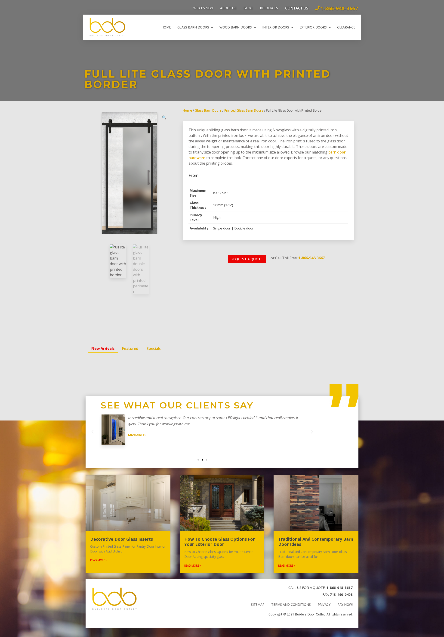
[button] (247, 259)
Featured (130, 348)
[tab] (103, 348)
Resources (269, 8)
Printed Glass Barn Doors (243, 110)
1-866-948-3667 (339, 587)
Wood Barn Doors (235, 27)
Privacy (324, 604)
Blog (248, 8)
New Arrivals (102, 348)
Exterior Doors (313, 27)
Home (166, 27)
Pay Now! (345, 604)
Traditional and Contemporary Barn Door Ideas (315, 541)
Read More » (98, 560)
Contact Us (296, 8)
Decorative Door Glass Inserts (121, 539)
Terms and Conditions (291, 604)
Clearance (346, 27)
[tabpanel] (222, 360)
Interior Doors (275, 27)
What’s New (203, 8)
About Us (228, 8)
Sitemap (257, 604)
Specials (153, 348)
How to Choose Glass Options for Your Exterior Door (219, 541)
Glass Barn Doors (193, 27)
